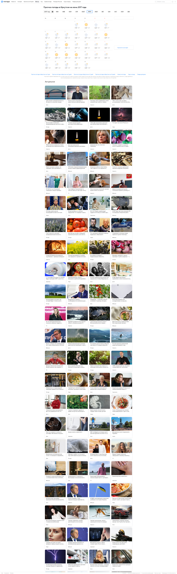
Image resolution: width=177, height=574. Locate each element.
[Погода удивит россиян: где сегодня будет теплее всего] (55, 294)
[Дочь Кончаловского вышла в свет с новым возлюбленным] (55, 515)
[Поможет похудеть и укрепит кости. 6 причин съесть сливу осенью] (121, 140)
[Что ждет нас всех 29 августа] (121, 118)
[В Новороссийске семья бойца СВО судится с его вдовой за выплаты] (99, 162)
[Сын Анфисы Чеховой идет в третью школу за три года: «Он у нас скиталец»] (77, 184)
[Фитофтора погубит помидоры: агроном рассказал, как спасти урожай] (77, 228)
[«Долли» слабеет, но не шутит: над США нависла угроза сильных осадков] (77, 449)
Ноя (122, 11)
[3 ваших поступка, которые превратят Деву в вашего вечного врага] (55, 538)
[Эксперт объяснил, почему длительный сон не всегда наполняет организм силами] (77, 515)
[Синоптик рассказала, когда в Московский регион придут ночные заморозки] (99, 317)
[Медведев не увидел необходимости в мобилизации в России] (77, 294)
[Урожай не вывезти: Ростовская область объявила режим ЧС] (77, 317)
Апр (77, 11)
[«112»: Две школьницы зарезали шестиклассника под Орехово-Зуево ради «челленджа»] (99, 118)
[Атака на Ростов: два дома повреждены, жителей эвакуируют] (121, 538)
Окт (115, 11)
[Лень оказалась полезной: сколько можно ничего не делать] (99, 184)
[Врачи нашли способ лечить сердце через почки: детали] (99, 405)
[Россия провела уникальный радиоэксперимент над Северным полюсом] (121, 339)
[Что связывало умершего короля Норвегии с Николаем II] (99, 228)
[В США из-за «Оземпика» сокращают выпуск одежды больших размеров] (55, 184)
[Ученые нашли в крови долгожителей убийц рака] (77, 118)
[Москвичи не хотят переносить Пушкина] (121, 427)
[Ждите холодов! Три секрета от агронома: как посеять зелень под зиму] (99, 361)
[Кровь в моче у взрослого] (77, 427)
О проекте (124, 573)
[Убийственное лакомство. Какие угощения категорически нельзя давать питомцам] (55, 140)
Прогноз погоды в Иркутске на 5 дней (61, 74)
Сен (109, 11)
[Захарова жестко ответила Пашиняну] (99, 140)
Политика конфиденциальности (134, 573)
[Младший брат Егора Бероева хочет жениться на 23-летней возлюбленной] (99, 449)
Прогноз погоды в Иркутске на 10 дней (105, 74)
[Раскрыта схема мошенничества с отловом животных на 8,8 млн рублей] (55, 471)
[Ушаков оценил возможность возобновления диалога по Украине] (77, 538)
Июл (96, 11)
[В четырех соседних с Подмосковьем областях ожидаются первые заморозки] (99, 250)
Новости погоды (121, 74)
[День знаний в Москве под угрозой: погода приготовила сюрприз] (77, 361)
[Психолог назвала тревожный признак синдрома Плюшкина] (121, 162)
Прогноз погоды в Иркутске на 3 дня (40, 74)
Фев (64, 11)
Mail (2, 573)
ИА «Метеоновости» (172, 573)
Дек (129, 11)
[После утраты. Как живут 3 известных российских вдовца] (77, 96)
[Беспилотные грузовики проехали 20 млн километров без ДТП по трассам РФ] (55, 493)
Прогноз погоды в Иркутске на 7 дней (83, 74)
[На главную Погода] (6, 1)
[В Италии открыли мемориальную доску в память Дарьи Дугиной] (77, 162)
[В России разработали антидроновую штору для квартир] (121, 294)
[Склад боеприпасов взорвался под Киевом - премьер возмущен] (55, 250)
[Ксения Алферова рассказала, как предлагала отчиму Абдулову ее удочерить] (99, 272)
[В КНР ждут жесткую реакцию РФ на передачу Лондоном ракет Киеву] (121, 206)
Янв (57, 11)
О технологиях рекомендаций (147, 573)
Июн (89, 11)
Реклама (11, 573)
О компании (6, 573)
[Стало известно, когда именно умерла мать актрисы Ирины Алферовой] (99, 383)
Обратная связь (157, 573)
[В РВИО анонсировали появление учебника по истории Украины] (99, 493)
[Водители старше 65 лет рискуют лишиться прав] (121, 560)
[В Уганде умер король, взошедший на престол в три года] (55, 206)
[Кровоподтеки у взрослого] (121, 471)
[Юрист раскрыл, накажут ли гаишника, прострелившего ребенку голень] (55, 162)
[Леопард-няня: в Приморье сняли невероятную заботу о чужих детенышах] (99, 96)
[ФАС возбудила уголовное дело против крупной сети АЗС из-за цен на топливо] (99, 427)
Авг (103, 11)
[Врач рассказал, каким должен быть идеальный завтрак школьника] (121, 317)
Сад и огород (131, 74)
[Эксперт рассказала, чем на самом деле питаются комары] (99, 515)
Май (83, 11)
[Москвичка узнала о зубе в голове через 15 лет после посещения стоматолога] (99, 538)
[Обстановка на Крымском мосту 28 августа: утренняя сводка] (55, 96)
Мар (70, 11)
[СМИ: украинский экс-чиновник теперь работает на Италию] (121, 361)
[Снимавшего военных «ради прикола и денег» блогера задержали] (121, 228)
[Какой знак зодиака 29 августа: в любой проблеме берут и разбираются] (121, 383)
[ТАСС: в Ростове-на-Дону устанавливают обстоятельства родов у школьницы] (121, 96)
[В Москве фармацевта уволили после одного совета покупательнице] (77, 560)
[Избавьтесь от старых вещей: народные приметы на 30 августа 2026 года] (55, 383)
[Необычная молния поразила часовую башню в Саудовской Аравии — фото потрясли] (55, 560)
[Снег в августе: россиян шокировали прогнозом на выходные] (55, 228)
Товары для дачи (141, 74)
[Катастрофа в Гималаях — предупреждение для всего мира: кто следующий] (55, 118)
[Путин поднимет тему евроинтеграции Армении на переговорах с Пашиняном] (77, 493)
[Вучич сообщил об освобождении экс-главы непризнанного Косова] (55, 339)
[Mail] (2, 1)
